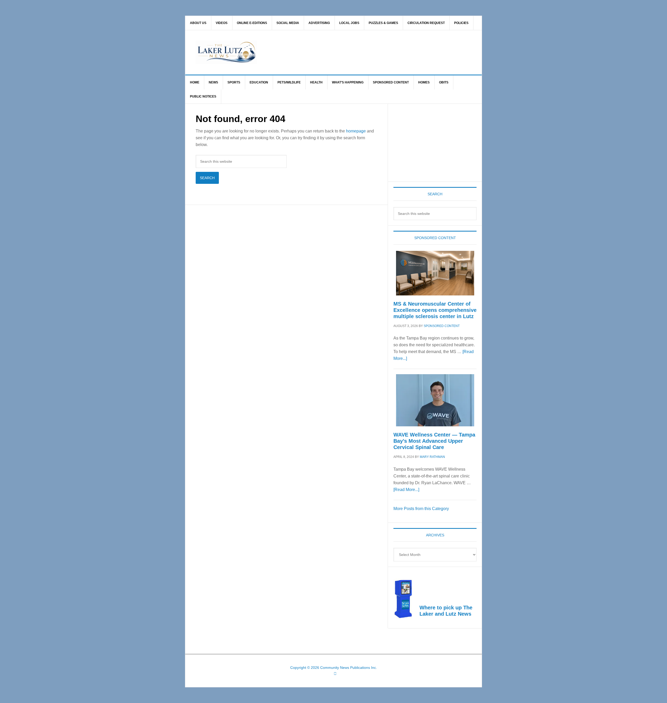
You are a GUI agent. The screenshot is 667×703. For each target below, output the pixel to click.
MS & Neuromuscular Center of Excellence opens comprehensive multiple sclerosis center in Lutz (435, 310)
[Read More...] (406, 489)
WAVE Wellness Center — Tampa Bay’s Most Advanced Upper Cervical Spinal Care (434, 441)
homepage (356, 131)
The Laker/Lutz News (347, 52)
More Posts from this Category (421, 508)
